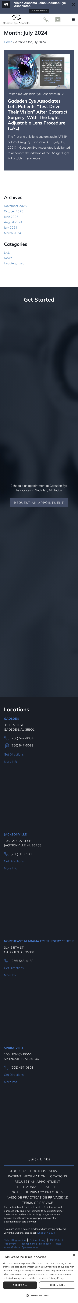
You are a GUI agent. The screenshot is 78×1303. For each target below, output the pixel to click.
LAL (7, 252)
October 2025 (13, 211)
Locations (57, 1176)
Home (8, 42)
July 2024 (10, 227)
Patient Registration (15, 1240)
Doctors (38, 1171)
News (8, 258)
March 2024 (12, 233)
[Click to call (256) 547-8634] (46, 19)
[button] (73, 19)
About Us (18, 1171)
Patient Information (27, 1176)
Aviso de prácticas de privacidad (38, 1197)
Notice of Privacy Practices (37, 1192)
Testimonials (28, 1187)
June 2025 (11, 217)
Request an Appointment (39, 502)
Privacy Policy (56, 1278)
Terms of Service (37, 1203)
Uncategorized (14, 263)
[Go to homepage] (16, 19)
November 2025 (15, 206)
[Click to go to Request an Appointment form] (58, 19)
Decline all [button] (57, 1285)
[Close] (73, 4)
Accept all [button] (20, 1285)
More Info (10, 761)
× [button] (73, 1255)
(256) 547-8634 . (46, 1232)
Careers (51, 1187)
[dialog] (39, 1277)
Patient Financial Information (35, 1243)
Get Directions (14, 754)
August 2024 (13, 222)
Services (57, 1171)
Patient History (38, 1240)
